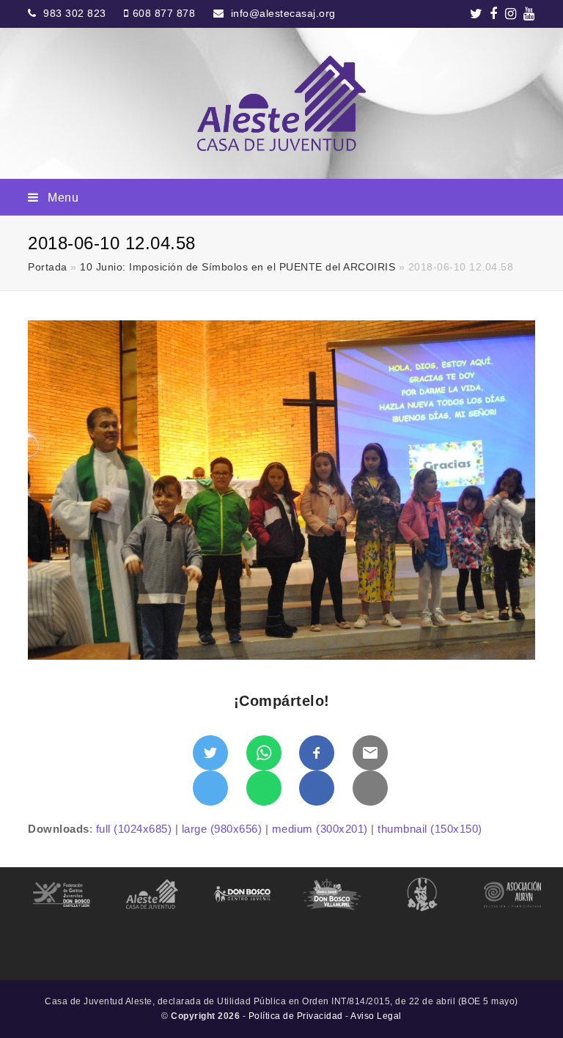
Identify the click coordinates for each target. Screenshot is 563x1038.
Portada (47, 267)
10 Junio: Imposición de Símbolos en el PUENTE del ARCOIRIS (237, 267)
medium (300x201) (320, 828)
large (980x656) (222, 828)
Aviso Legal (376, 1016)
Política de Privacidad (296, 1016)
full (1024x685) (134, 828)
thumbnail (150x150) (430, 828)
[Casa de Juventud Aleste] (281, 103)
